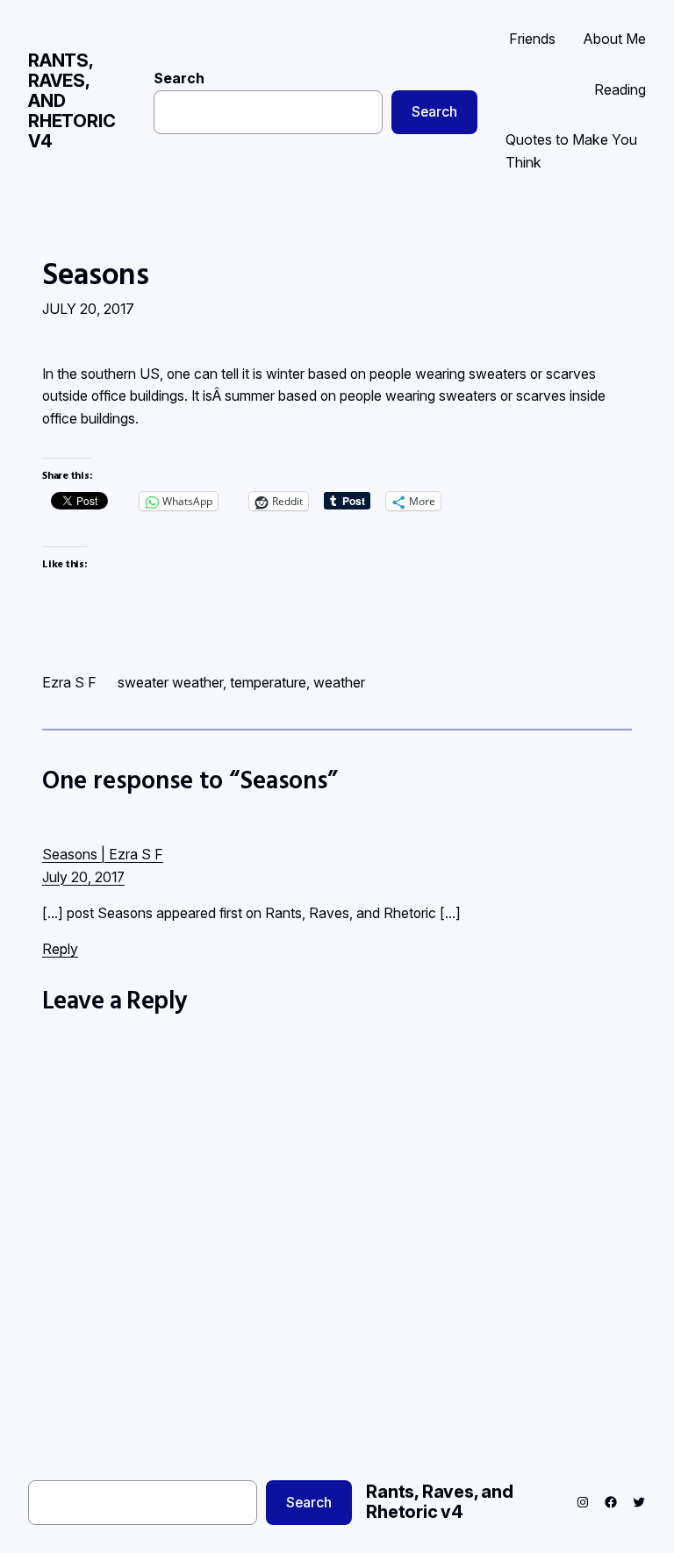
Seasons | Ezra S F (102, 854)
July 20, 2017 (83, 877)
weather (339, 682)
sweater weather (170, 682)
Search (179, 78)
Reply (60, 949)
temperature (268, 682)
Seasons (95, 273)
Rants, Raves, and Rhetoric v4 (439, 1501)
